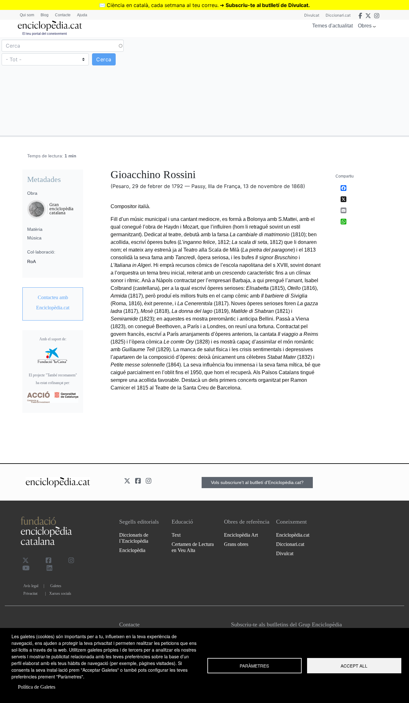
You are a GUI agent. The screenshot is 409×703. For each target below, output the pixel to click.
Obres (365, 25)
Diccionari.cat (338, 15)
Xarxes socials (60, 593)
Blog (45, 15)
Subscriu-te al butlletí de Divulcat (267, 5)
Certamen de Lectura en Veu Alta (193, 547)
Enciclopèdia (132, 550)
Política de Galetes (36, 687)
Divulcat (311, 15)
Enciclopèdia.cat (292, 535)
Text (176, 535)
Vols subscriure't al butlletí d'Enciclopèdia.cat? (257, 482)
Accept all (354, 665)
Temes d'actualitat (332, 25)
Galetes (55, 586)
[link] (52, 302)
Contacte (63, 15)
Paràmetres (254, 665)
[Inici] (50, 25)
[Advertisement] (305, 86)
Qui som (27, 15)
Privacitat (30, 593)
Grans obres (236, 544)
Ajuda (82, 15)
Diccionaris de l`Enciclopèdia (133, 538)
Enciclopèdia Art (241, 535)
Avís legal (30, 586)
